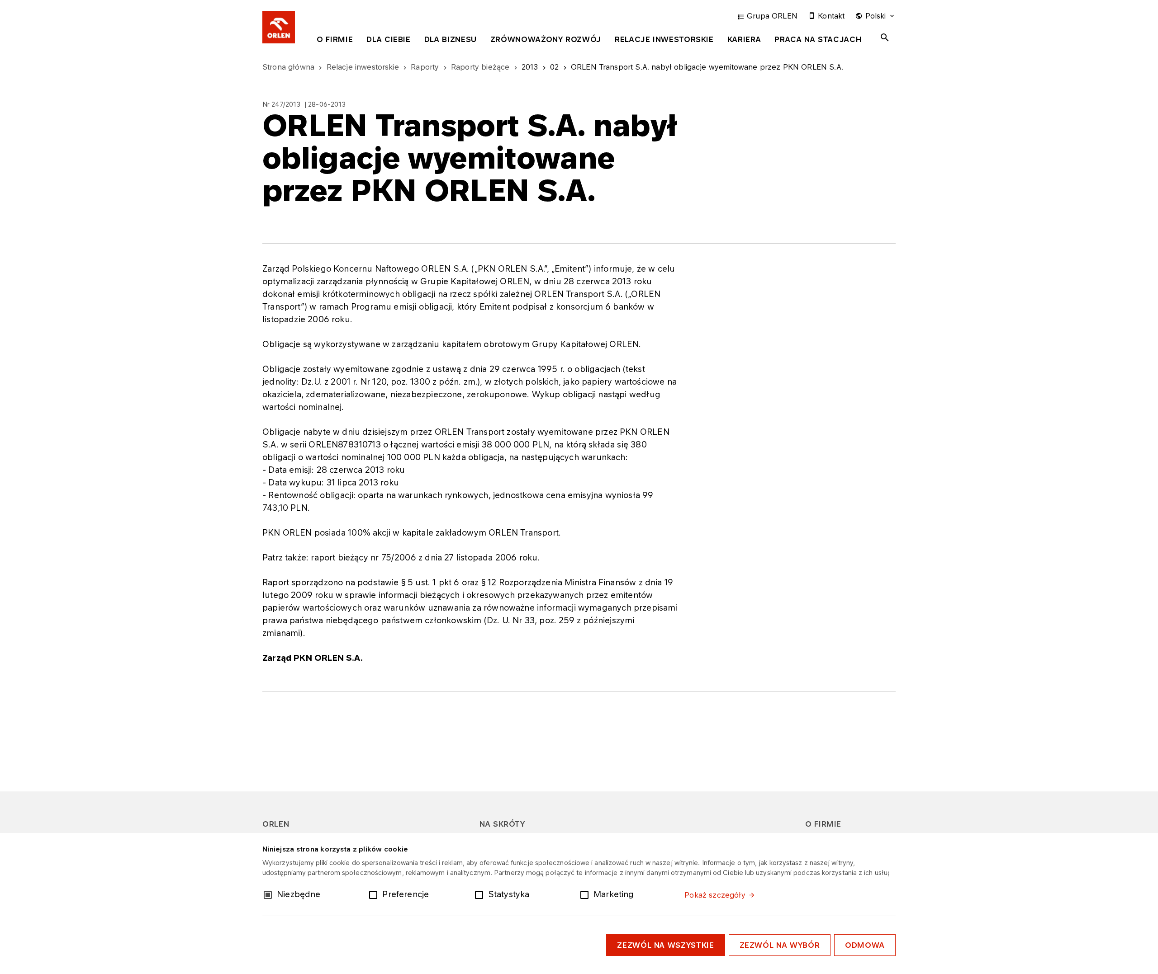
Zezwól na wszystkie (665, 945)
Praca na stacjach (818, 39)
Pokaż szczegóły (714, 894)
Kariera (744, 39)
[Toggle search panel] (885, 37)
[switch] (375, 894)
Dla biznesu (450, 39)
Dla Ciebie (388, 39)
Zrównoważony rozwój (545, 39)
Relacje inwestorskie (664, 39)
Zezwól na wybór (780, 945)
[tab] (335, 41)
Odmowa (865, 945)
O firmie (335, 39)
